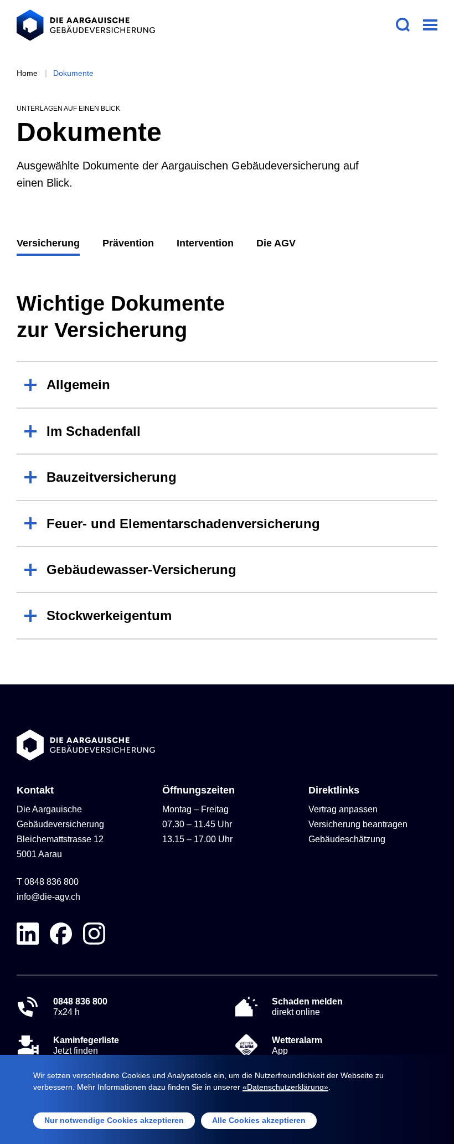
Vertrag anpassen (343, 809)
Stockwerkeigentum (109, 615)
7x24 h (80, 1007)
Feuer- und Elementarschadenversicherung (183, 523)
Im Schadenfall (94, 431)
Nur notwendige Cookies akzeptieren (114, 1120)
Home (27, 73)
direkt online (307, 1007)
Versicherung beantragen (357, 824)
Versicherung (48, 243)
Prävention (128, 243)
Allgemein (78, 384)
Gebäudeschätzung (346, 839)
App (297, 1045)
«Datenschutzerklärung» (285, 1087)
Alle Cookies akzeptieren (259, 1120)
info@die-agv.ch (48, 896)
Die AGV (276, 243)
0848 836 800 (51, 882)
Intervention (205, 243)
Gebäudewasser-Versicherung (141, 569)
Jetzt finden (86, 1045)
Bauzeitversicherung (112, 477)
